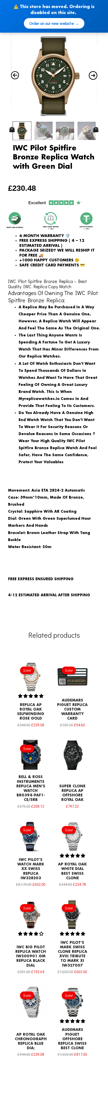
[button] (30, 696)
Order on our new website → (54, 23)
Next (95, 129)
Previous (12, 129)
